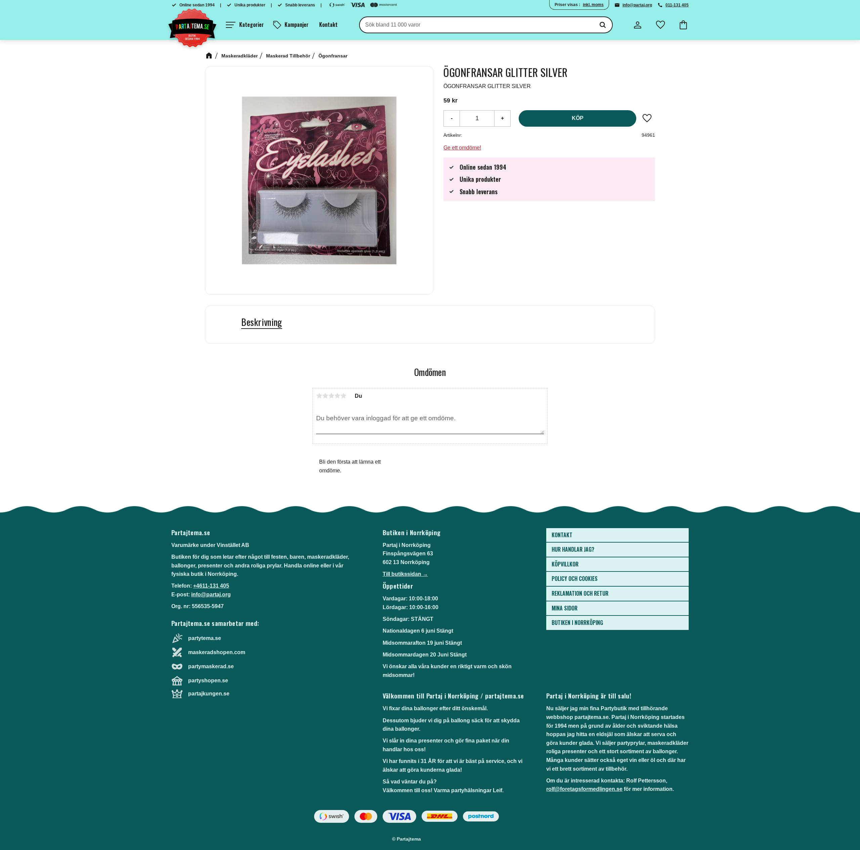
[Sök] (602, 25)
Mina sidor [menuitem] (564, 608)
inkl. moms (593, 4)
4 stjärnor (337, 396)
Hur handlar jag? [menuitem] (573, 549)
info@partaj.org (637, 5)
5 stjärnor (343, 396)
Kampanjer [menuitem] (296, 24)
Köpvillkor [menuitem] (565, 564)
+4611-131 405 (211, 586)
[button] (244, 25)
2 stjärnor (325, 396)
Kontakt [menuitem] (328, 24)
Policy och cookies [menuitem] (575, 579)
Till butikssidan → (405, 574)
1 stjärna (319, 396)
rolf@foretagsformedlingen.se (584, 789)
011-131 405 (677, 5)
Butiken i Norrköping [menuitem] (577, 623)
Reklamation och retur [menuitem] (580, 593)
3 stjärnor (331, 396)
